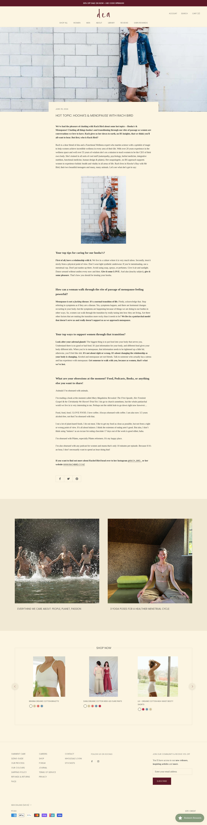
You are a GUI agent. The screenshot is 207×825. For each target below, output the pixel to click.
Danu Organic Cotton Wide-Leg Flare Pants (102, 701)
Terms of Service (47, 772)
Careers (43, 754)
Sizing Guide (17, 758)
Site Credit (190, 811)
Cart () (196, 13)
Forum (42, 763)
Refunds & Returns (20, 776)
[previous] (15, 686)
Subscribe (162, 781)
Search (184, 13)
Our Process (17, 763)
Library (111, 22)
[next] (192, 686)
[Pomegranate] (34, 706)
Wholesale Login (73, 758)
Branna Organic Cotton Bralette (44, 701)
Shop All (63, 22)
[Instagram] (98, 761)
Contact (69, 754)
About (99, 22)
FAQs (13, 781)
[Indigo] (42, 706)
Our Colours (18, 767)
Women (76, 22)
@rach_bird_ (135, 460)
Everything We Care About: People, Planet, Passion (49, 609)
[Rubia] (38, 706)
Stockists (70, 763)
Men (88, 22)
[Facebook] (92, 761)
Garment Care (18, 754)
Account (173, 13)
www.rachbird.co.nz (74, 464)
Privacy (43, 776)
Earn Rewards (141, 22)
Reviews (124, 22)
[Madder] (100, 706)
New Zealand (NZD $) (20, 805)
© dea (13, 811)
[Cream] (31, 706)
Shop (41, 758)
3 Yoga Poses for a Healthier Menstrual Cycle (139, 609)
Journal (43, 767)
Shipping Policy (19, 772)
